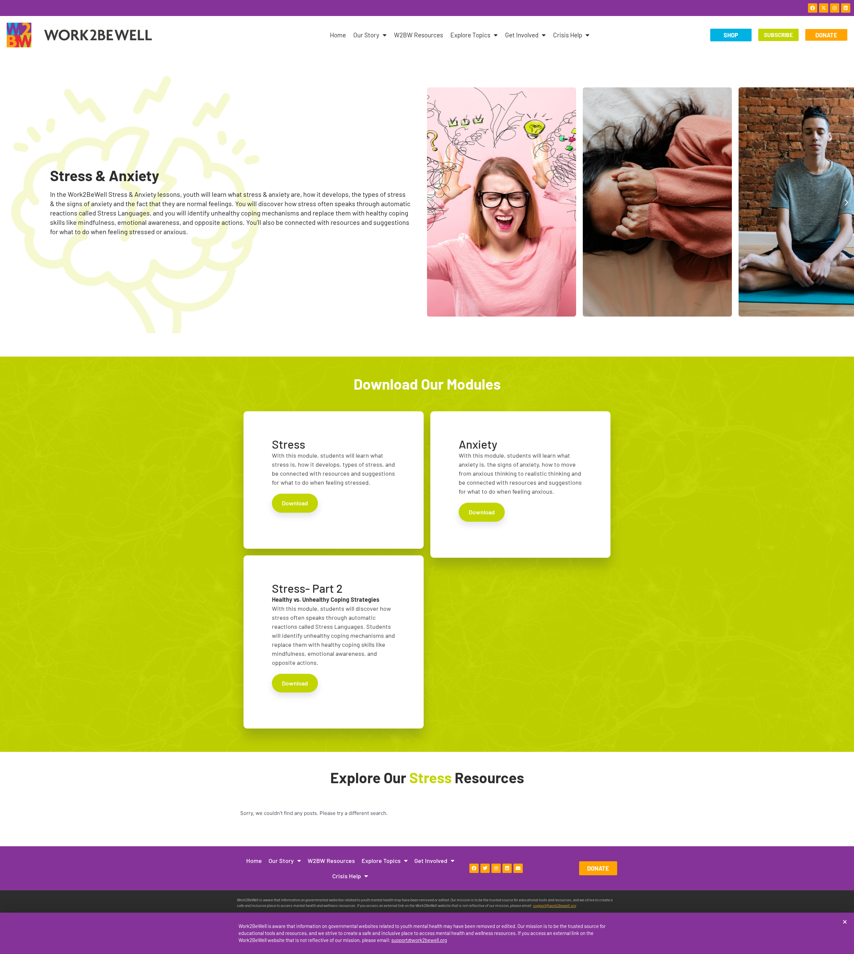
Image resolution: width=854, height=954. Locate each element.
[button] (844, 921)
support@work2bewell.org (419, 940)
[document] (427, 477)
